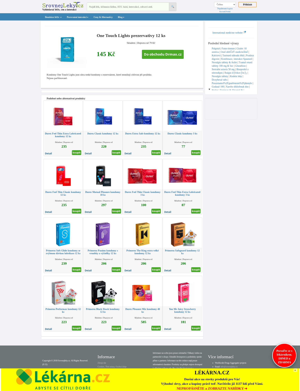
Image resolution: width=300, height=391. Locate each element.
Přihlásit (247, 4)
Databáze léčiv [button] (52, 17)
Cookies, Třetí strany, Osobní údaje (112, 366)
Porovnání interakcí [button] (77, 17)
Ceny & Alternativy (103, 17)
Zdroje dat (102, 363)
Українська (222, 8)
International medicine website (227, 32)
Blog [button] (120, 17)
